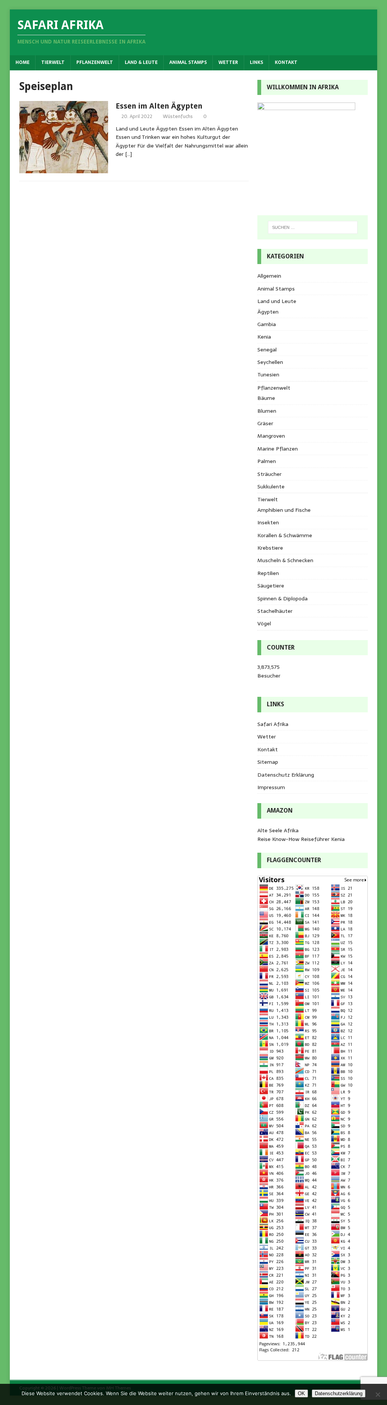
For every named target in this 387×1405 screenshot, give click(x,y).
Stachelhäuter (275, 611)
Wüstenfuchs (178, 116)
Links (256, 62)
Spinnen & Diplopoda (282, 598)
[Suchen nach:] (312, 227)
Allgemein (269, 276)
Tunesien (268, 374)
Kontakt (286, 62)
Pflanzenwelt (94, 62)
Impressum (271, 787)
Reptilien (268, 573)
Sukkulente (271, 486)
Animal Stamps (188, 62)
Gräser (265, 423)
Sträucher (269, 474)
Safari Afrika (272, 724)
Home (22, 62)
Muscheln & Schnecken (285, 560)
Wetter (228, 62)
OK (301, 1393)
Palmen (266, 461)
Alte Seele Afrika (278, 830)
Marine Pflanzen (277, 449)
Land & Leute (141, 62)
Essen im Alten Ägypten (159, 105)
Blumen (266, 411)
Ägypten (268, 312)
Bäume (266, 398)
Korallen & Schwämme (284, 535)
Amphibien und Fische (284, 510)
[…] (128, 154)
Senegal (267, 349)
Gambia (266, 324)
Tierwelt (53, 62)
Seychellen (270, 362)
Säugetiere (270, 585)
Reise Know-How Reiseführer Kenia (301, 839)
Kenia (264, 337)
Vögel (264, 623)
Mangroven (271, 436)
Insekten (268, 522)
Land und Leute (276, 301)
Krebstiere (270, 548)
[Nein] (377, 1394)
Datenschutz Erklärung (285, 775)
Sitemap (267, 762)
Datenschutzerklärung (338, 1393)
